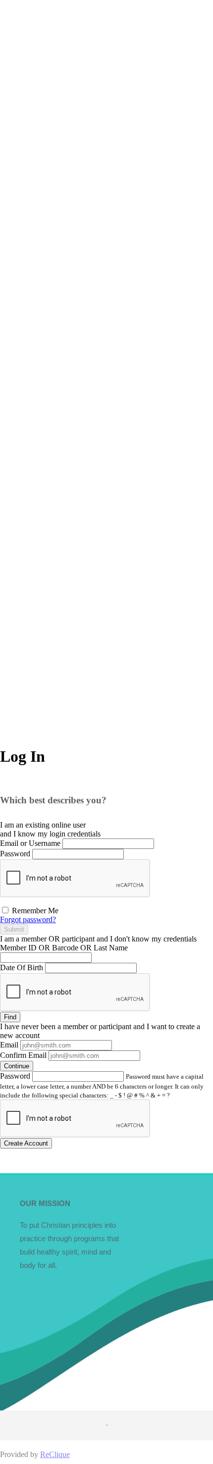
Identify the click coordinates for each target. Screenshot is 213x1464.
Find (10, 1017)
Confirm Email (23, 1055)
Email (9, 1045)
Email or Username (30, 843)
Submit (14, 929)
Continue (16, 1066)
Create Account (26, 1143)
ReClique (55, 1454)
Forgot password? (28, 919)
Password (15, 853)
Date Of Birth (21, 967)
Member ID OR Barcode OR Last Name (64, 947)
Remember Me (34, 910)
